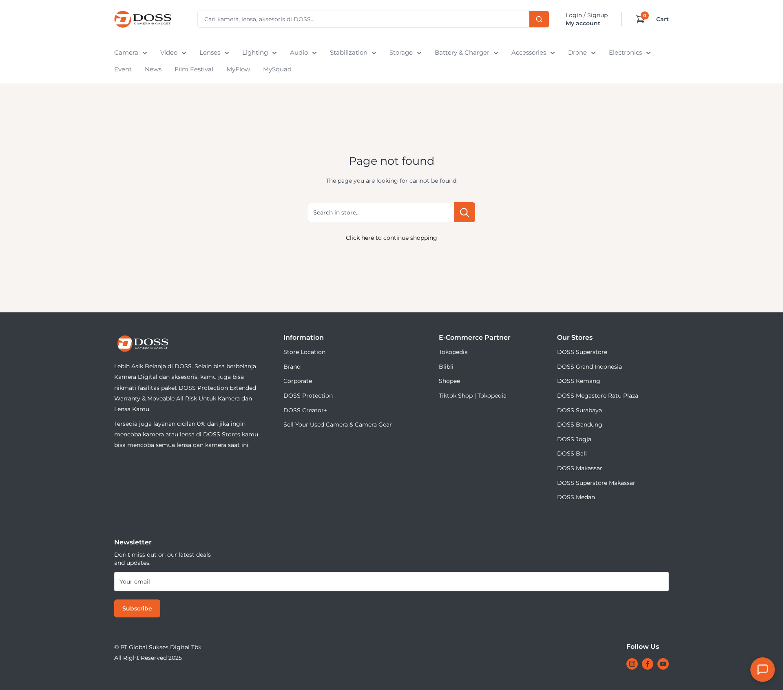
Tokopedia (453, 352)
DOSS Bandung (579, 424)
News (153, 69)
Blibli (446, 366)
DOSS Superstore (582, 352)
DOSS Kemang (578, 381)
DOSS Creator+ (305, 410)
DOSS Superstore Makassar (596, 483)
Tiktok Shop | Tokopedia (473, 395)
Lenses (209, 52)
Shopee (449, 381)
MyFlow (238, 69)
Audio (299, 52)
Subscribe (137, 608)
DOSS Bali (572, 453)
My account (583, 23)
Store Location (304, 352)
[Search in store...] (464, 212)
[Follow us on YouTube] (663, 664)
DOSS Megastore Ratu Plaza (597, 395)
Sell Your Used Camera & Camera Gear (337, 424)
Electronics (625, 52)
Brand (292, 366)
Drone (577, 52)
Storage (401, 52)
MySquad (277, 69)
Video (168, 52)
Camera (126, 52)
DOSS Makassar (579, 468)
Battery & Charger (462, 52)
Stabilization (348, 52)
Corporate (297, 381)
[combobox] (373, 19)
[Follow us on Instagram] (632, 664)
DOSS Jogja (574, 439)
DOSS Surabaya (579, 410)
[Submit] (539, 19)
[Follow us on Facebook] (647, 664)
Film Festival (194, 69)
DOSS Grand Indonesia (589, 366)
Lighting (255, 52)
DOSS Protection (308, 395)
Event (123, 69)
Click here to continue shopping (391, 237)
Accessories (528, 52)
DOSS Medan (576, 497)
